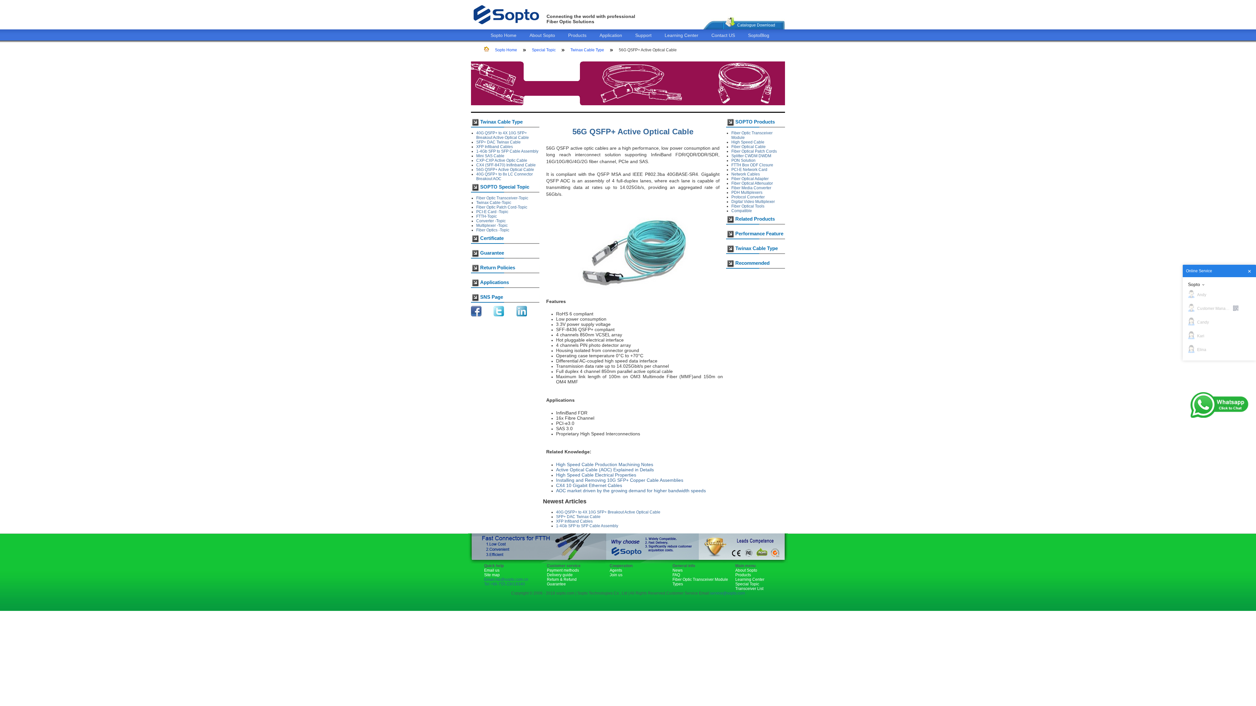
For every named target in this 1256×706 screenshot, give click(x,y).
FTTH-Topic (486, 216)
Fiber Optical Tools (747, 206)
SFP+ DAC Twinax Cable (498, 142)
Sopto (1194, 284)
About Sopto (542, 35)
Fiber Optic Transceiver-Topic (502, 198)
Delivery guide (560, 575)
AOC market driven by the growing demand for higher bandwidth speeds (631, 490)
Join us (616, 575)
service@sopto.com (727, 593)
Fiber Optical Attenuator (752, 183)
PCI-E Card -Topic (492, 212)
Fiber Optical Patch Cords (754, 151)
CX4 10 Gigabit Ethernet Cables (589, 485)
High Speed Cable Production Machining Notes (604, 464)
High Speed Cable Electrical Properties (596, 475)
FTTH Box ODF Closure (752, 165)
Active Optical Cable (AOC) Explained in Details (605, 469)
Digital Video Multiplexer (753, 201)
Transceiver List (749, 588)
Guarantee (556, 584)
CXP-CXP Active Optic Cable (501, 160)
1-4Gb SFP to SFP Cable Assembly (507, 151)
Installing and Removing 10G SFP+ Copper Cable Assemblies (619, 480)
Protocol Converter (748, 197)
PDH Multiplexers (746, 192)
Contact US (723, 35)
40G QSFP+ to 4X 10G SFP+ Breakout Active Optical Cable (502, 135)
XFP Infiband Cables (494, 146)
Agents (616, 570)
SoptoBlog (758, 35)
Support (643, 35)
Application (611, 35)
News (677, 570)
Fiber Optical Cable (748, 146)
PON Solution (743, 160)
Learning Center (681, 35)
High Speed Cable (747, 142)
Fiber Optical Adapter (750, 178)
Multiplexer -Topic (492, 225)
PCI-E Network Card (749, 169)
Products (577, 35)
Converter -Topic (491, 221)
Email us (491, 570)
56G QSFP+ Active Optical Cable (505, 169)
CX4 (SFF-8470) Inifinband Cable (506, 165)
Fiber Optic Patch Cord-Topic (501, 207)
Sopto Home (503, 35)
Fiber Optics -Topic (492, 230)
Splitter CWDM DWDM (751, 156)
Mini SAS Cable (490, 156)
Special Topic (544, 50)
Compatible (741, 211)
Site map (492, 575)
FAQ (676, 575)
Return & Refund (562, 579)
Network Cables (745, 174)
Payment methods (563, 570)
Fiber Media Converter (751, 188)
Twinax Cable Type (587, 50)
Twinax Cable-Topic (493, 202)
